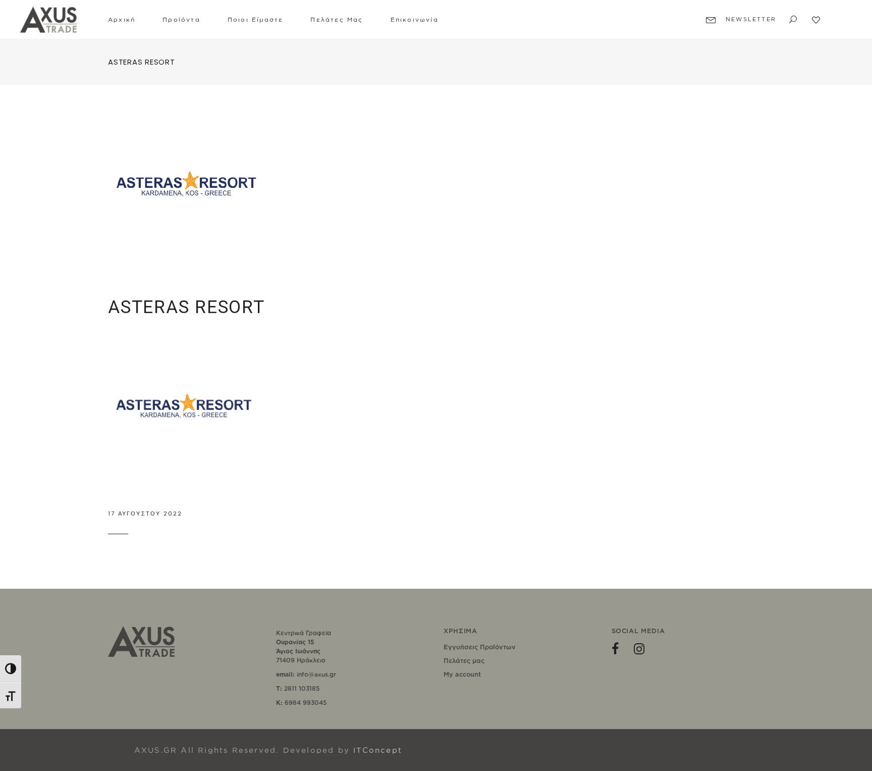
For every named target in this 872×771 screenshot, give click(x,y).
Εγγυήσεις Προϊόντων (480, 646)
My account (462, 674)
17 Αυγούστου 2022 (145, 513)
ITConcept (377, 750)
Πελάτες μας (464, 660)
